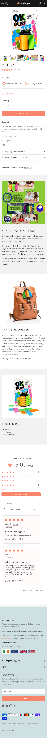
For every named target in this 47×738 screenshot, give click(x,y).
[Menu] (2, 3)
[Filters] (4, 509)
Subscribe (23, 698)
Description (7, 122)
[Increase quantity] (13, 105)
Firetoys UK (10, 730)
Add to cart (23, 113)
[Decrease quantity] (4, 105)
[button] (7, 70)
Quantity (5, 100)
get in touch (6, 638)
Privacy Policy (6, 724)
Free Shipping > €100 (14, 84)
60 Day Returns (35, 84)
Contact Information (32, 724)
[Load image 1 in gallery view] (23, 30)
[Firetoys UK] (23, 3)
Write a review (21, 494)
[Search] (7, 3)
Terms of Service (18, 724)
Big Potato (28, 167)
